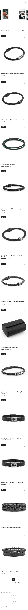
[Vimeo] (10, 606)
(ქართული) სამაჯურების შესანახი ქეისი (9, 347)
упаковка (14, 601)
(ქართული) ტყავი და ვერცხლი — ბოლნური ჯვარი (12, 438)
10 (8, 582)
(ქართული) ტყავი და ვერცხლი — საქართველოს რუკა (12, 482)
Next (19, 582)
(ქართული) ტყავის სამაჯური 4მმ (8, 164)
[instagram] (8, 606)
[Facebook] (6, 606)
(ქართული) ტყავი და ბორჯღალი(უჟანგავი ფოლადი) (12, 119)
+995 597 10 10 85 (7, 592)
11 (12, 582)
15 (8, 30)
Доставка (14, 603)
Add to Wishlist (25, 37)
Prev (3, 579)
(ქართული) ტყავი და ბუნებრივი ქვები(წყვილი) (11, 527)
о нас (14, 598)
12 (6, 30)
